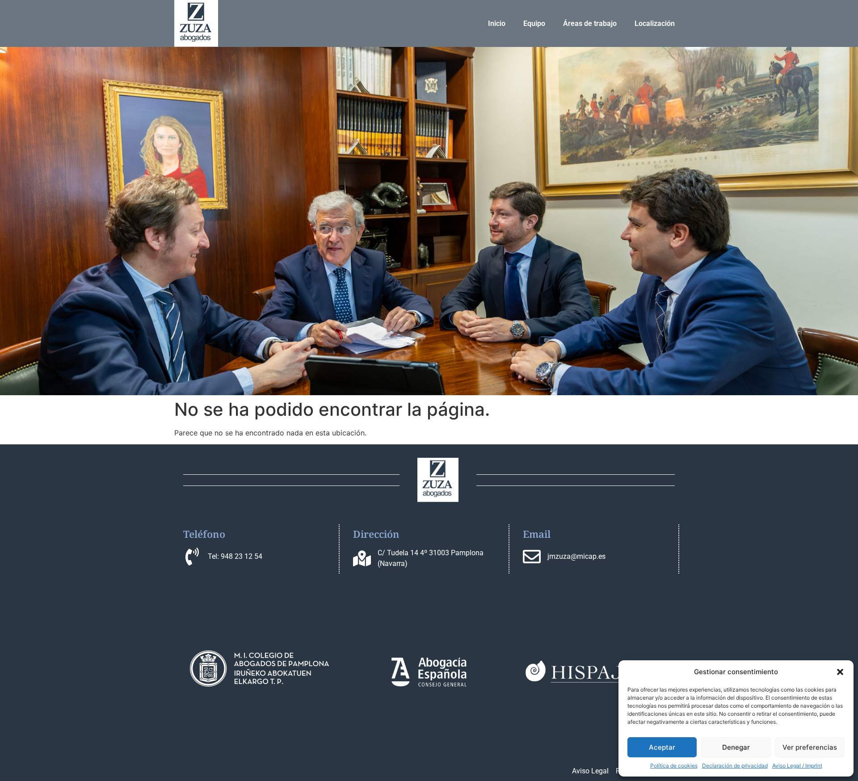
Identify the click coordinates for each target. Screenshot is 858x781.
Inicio (496, 23)
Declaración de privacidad (735, 765)
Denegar (736, 747)
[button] (840, 671)
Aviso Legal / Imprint (797, 765)
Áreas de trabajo (590, 23)
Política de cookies (674, 765)
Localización (655, 23)
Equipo (534, 23)
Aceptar (662, 747)
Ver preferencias (809, 747)
